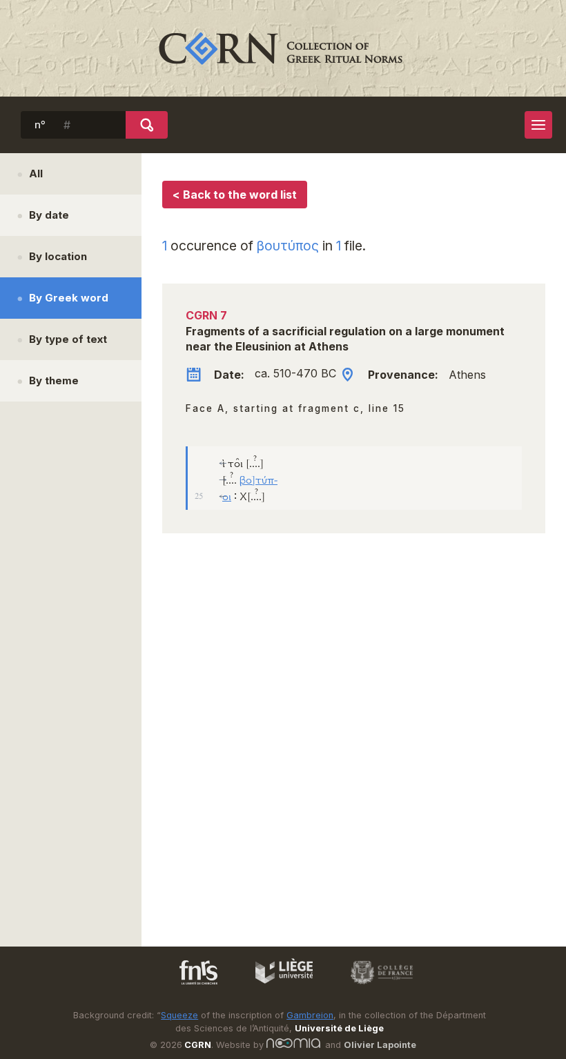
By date (49, 214)
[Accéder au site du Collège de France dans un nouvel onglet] (375, 986)
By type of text (68, 339)
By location (58, 256)
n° (40, 124)
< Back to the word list (235, 194)
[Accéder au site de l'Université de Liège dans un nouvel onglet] (277, 986)
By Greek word (68, 297)
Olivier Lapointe (380, 1045)
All (36, 173)
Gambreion (309, 1015)
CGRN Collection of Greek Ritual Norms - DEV (283, 48)
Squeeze (179, 1015)
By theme (54, 380)
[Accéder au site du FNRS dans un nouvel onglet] (185, 986)
